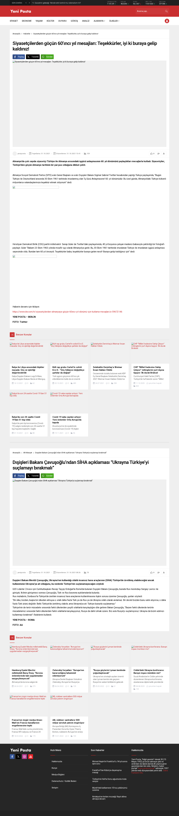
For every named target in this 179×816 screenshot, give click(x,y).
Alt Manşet (27, 453)
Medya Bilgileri (58, 774)
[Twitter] (18, 756)
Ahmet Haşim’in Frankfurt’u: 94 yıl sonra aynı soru (109, 762)
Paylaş (21, 57)
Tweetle (35, 57)
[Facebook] (12, 756)
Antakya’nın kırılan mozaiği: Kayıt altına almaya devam (109, 797)
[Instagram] (24, 756)
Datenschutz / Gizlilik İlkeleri (64, 781)
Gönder (49, 57)
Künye (54, 768)
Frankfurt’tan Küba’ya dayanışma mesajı (107, 771)
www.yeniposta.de (146, 768)
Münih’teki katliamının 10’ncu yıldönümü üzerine (109, 789)
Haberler (26, 34)
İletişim (55, 788)
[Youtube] (30, 756)
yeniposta (21, 153)
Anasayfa (16, 34)
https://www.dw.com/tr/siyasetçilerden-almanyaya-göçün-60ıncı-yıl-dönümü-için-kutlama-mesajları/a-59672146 (67, 311)
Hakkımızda (57, 761)
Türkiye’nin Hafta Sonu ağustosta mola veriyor (109, 780)
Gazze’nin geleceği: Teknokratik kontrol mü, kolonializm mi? (58, 3)
